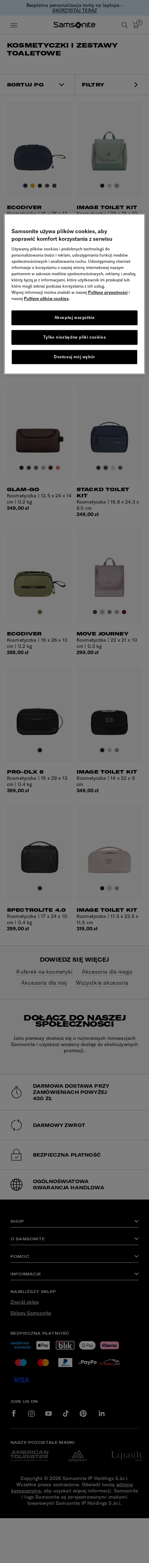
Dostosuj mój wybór (74, 356)
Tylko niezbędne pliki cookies (74, 337)
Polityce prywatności (108, 292)
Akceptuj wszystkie (74, 317)
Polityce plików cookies (46, 298)
